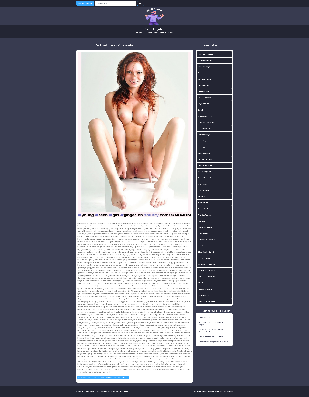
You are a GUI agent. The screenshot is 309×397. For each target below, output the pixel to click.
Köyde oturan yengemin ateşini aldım (213, 342)
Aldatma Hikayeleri (205, 54)
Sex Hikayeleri (203, 190)
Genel (200, 110)
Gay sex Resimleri (205, 227)
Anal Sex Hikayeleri (205, 67)
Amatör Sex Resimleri (206, 209)
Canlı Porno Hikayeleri (206, 79)
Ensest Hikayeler (204, 85)
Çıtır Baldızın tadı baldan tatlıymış (211, 337)
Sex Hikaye (228, 391)
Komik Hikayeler (204, 128)
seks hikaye (111, 377)
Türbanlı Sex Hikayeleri (206, 301)
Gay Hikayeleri (203, 104)
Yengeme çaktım (205, 318)
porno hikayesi (98, 377)
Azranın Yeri (202, 73)
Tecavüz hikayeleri (205, 289)
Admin (149, 33)
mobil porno (203, 147)
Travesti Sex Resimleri (206, 270)
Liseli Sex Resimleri (205, 246)
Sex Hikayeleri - (200, 391)
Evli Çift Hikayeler (204, 98)
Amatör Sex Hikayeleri (206, 60)
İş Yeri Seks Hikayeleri (206, 122)
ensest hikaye (84, 377)
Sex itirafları (202, 196)
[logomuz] (154, 16)
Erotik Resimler (203, 221)
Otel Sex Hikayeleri (205, 165)
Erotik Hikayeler (204, 91)
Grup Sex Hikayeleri (205, 116)
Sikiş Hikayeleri (203, 283)
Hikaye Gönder (85, 3)
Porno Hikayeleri (204, 172)
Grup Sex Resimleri (205, 233)
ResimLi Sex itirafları (205, 178)
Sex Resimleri (203, 203)
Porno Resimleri (204, 258)
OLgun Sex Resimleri (206, 252)
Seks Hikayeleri (204, 184)
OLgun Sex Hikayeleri (206, 153)
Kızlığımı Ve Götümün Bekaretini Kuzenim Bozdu (211, 331)
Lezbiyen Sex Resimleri (206, 240)
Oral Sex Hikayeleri (205, 159)
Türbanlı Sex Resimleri (206, 277)
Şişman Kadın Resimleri (207, 264)
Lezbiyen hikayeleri (205, 135)
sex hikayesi (123, 377)
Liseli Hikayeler (203, 141)
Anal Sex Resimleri (205, 215)
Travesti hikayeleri (205, 295)
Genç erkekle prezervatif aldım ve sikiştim (212, 323)
